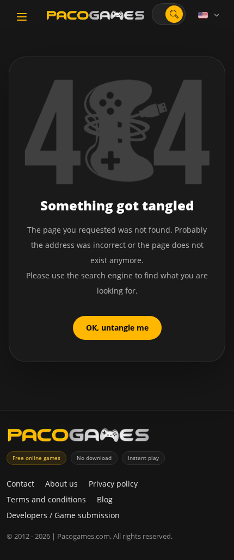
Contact (20, 483)
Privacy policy (113, 483)
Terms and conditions (46, 499)
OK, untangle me (117, 327)
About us (61, 483)
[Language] (209, 15)
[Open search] (174, 14)
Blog (105, 499)
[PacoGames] (78, 437)
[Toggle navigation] (22, 17)
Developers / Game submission (63, 515)
